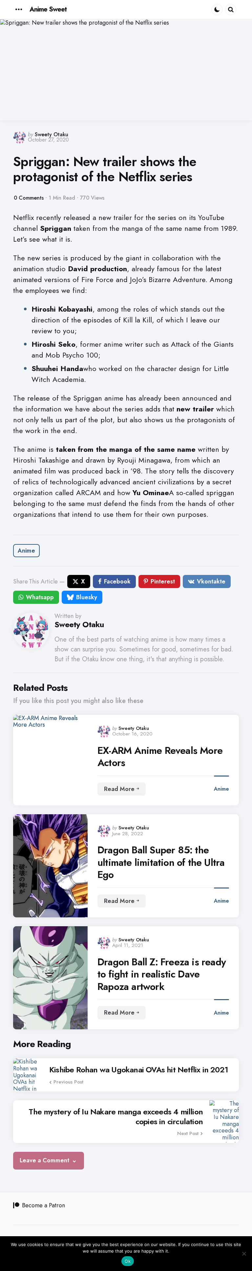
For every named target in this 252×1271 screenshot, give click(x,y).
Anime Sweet (48, 9)
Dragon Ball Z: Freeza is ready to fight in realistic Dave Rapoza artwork (161, 974)
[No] (244, 1253)
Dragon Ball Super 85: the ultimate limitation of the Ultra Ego (160, 862)
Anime (26, 550)
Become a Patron (43, 1205)
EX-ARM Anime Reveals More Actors (159, 756)
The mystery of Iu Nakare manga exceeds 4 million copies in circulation (116, 1117)
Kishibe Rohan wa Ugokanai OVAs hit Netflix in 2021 (138, 1070)
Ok (128, 1261)
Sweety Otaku (51, 134)
